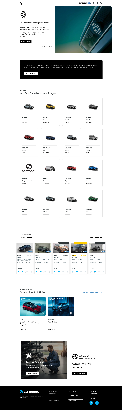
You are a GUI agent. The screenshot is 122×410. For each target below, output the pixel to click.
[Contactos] (100, 3)
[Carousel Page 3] (46, 46)
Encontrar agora (79, 373)
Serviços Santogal (54, 400)
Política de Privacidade (93, 392)
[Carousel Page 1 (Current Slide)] (42, 46)
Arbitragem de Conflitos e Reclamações (75, 399)
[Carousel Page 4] (47, 46)
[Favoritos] (97, 3)
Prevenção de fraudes (94, 397)
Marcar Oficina (32, 373)
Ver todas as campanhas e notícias (91, 292)
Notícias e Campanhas (55, 396)
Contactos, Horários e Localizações (55, 392)
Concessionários (31, 73)
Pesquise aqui (25, 41)
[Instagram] (97, 403)
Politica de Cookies (73, 395)
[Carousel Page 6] (51, 46)
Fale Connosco (72, 391)
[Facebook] (91, 403)
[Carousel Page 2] (44, 46)
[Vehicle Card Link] (25, 248)
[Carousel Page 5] (49, 46)
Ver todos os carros (96, 237)
